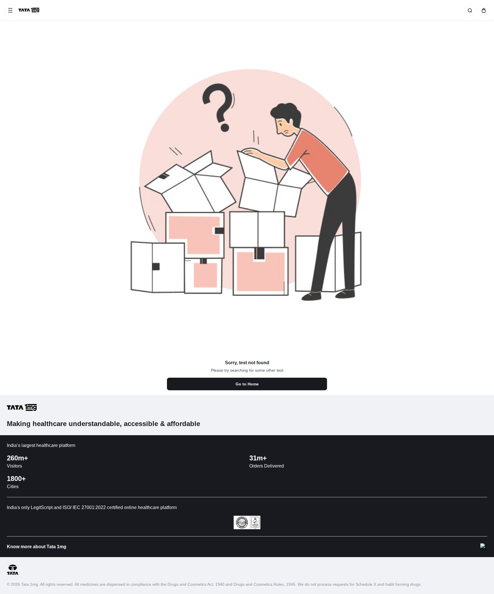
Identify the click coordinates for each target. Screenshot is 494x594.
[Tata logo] (12, 573)
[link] (29, 10)
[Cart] (482, 10)
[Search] (469, 10)
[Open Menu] (10, 10)
